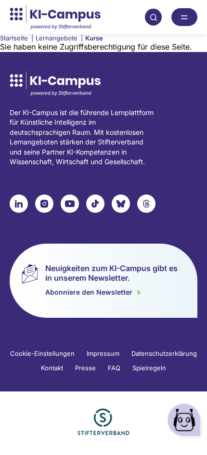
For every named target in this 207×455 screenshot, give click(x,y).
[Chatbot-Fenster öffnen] (185, 421)
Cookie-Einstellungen (42, 353)
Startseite (16, 38)
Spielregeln (149, 368)
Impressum (103, 353)
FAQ (114, 368)
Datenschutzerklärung (164, 353)
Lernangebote (59, 38)
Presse (85, 368)
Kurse (94, 38)
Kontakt (52, 368)
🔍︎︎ (153, 17)
